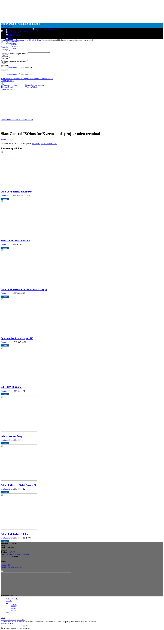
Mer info (4, 623)
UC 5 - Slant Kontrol (40, 40)
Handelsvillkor (6, 565)
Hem (3, 40)
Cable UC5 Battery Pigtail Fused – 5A (18, 485)
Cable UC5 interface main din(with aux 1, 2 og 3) (24, 289)
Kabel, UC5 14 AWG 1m (11, 387)
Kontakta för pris (46, 79)
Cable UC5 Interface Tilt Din (14, 534)
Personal (13, 610)
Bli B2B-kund (6, 26)
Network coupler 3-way (11, 436)
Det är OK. (10, 623)
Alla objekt (36, 144)
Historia (13, 607)
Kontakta (14, 605)
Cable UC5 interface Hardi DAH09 (17, 191)
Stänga (3, 618)
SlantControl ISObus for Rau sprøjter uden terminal (20, 79)
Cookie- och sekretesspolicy (11, 567)
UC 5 (29, 40)
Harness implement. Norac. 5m (15, 240)
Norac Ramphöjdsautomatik (16, 40)
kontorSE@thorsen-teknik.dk (18, 554)
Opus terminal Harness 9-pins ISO (17, 338)
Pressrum (13, 608)
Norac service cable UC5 (11, 120)
